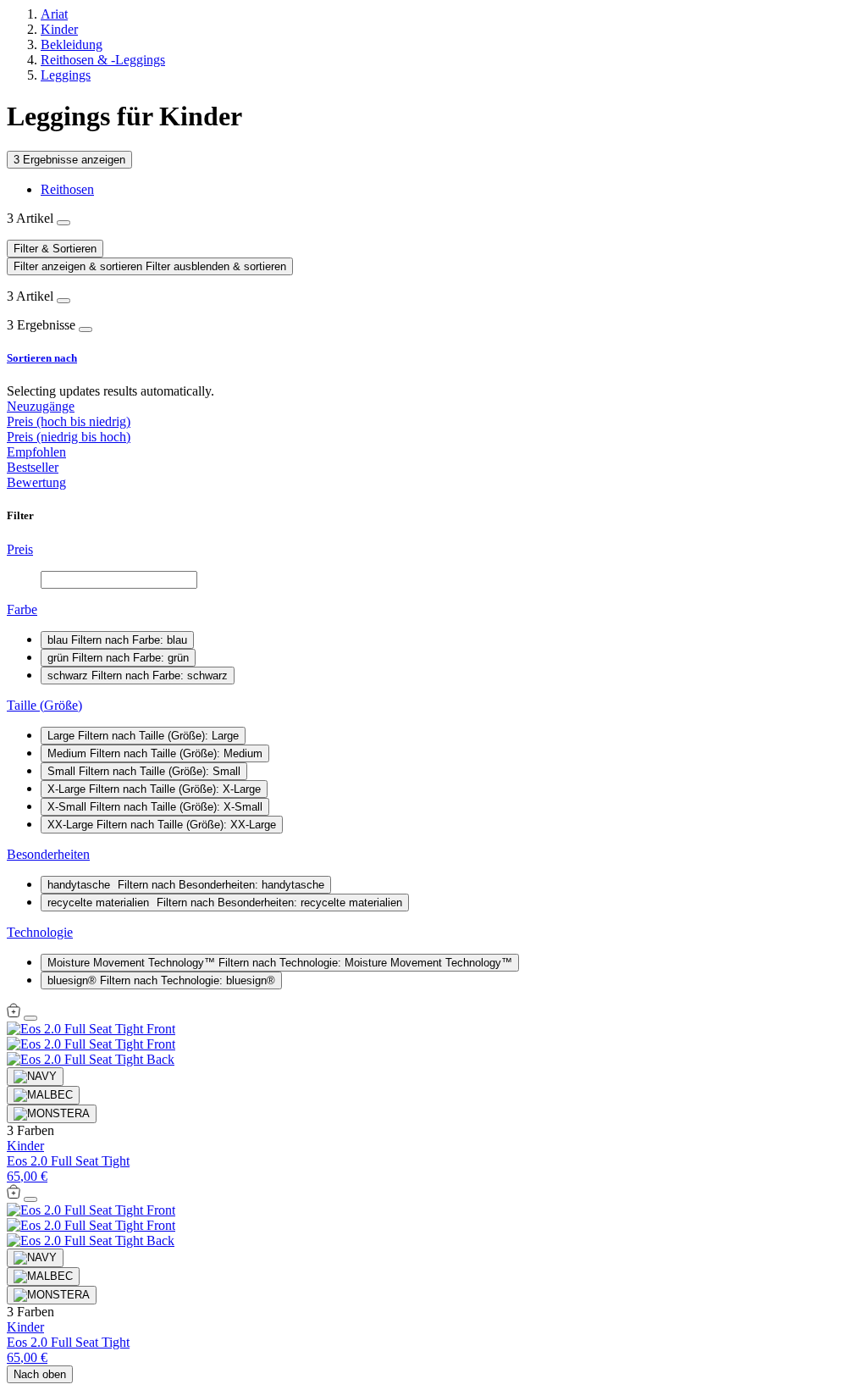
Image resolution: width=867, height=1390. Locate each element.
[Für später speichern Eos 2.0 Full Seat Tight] (30, 1018)
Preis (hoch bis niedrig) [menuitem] (68, 421)
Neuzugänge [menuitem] (41, 406)
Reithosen (67, 189)
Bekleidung (71, 44)
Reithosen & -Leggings (103, 60)
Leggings (66, 75)
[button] (433, 358)
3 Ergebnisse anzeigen (69, 159)
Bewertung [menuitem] (36, 482)
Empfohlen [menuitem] (36, 452)
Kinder (59, 29)
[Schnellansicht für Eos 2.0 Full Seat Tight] (13, 1013)
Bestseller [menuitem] (32, 467)
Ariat (54, 14)
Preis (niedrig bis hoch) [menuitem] (68, 436)
